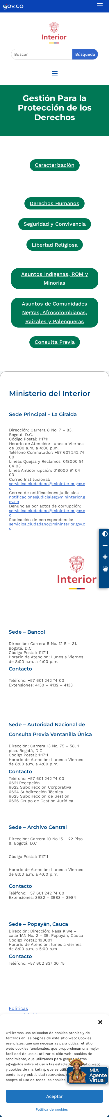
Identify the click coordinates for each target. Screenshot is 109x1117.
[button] (100, 1021)
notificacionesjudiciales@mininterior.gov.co (47, 499)
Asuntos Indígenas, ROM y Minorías (54, 278)
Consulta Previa (55, 342)
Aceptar (54, 1096)
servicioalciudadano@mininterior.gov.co (47, 485)
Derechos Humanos (54, 203)
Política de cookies (52, 1109)
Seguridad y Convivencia (55, 224)
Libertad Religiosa (55, 245)
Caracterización (54, 165)
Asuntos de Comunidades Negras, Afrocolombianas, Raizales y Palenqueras (54, 312)
